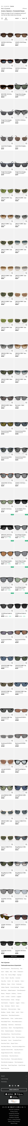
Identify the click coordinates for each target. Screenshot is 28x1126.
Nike (11, 971)
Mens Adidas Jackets (17, 1021)
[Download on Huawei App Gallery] (14, 1097)
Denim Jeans (17, 1052)
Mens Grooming (15, 968)
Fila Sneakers (18, 1031)
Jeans (17, 1006)
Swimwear (7, 1006)
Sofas (11, 1018)
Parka (13, 1037)
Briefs (10, 1027)
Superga (19, 974)
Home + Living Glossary (14, 1119)
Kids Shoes (11, 1024)
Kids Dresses (18, 1024)
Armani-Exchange (14, 987)
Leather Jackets (18, 1018)
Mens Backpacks (21, 990)
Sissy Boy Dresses (18, 1049)
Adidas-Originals (5, 987)
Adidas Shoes (4, 1015)
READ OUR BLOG (14, 1089)
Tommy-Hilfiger (12, 974)
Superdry (17, 981)
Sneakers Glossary (14, 1117)
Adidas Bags (4, 1024)
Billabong (3, 984)
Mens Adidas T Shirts (6, 1021)
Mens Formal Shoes (16, 1034)
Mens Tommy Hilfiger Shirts (18, 1046)
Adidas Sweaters (5, 1018)
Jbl (12, 981)
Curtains (8, 996)
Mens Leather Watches (16, 1059)
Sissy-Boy (3, 981)
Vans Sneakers (4, 1002)
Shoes (12, 999)
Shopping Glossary (14, 1113)
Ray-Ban (12, 977)
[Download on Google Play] (18, 1094)
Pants (22, 1012)
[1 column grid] (2, 18)
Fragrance (11, 1002)
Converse (17, 977)
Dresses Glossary (14, 1115)
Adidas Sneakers (12, 990)
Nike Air (13, 1006)
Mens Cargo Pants (20, 1037)
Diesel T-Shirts (14, 1043)
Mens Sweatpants (19, 1062)
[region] (7, 31)
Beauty (3, 993)
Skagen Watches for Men (7, 1052)
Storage (18, 999)
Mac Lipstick (4, 1040)
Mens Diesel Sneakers (14, 1015)
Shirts (2, 1031)
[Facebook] (10, 1086)
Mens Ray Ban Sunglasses (7, 1062)
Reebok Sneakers (9, 1031)
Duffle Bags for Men (6, 1037)
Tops (2, 1006)
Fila (6, 974)
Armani (13, 984)
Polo (21, 968)
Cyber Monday (21, 1065)
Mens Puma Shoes (5, 999)
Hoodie (8, 1012)
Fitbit (15, 971)
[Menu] (19, 1100)
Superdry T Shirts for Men (7, 1049)
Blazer (13, 1012)
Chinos (22, 1002)
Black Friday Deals (12, 1065)
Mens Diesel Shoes (5, 1034)
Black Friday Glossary (14, 1121)
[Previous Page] (5, 959)
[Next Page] (23, 959)
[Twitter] (15, 1086)
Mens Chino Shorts (5, 1059)
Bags (19, 1009)
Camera (19, 993)
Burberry (14, 993)
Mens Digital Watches (18, 1027)
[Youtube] (18, 1086)
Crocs (2, 977)
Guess (22, 981)
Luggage (19, 996)
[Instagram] (12, 1086)
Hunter (9, 981)
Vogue (8, 984)
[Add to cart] (12, 39)
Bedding (3, 1012)
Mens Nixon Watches (6, 1046)
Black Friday (4, 1065)
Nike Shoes (3, 990)
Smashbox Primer (17, 1040)
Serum (9, 1040)
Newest (17, 18)
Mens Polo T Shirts (5, 1043)
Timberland (20, 971)
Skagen (22, 987)
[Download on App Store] (9, 1094)
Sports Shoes (4, 1027)
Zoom (2, 971)
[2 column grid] (6, 18)
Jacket (17, 1012)
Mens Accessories (5, 968)
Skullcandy (18, 984)
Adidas (7, 971)
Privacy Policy (14, 1111)
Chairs (2, 996)
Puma (2, 974)
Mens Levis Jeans (12, 1009)
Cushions (13, 996)
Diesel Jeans (4, 1009)
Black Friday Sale (5, 1068)
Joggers (18, 1002)
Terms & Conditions (14, 1109)
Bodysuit (8, 993)
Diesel (6, 977)
